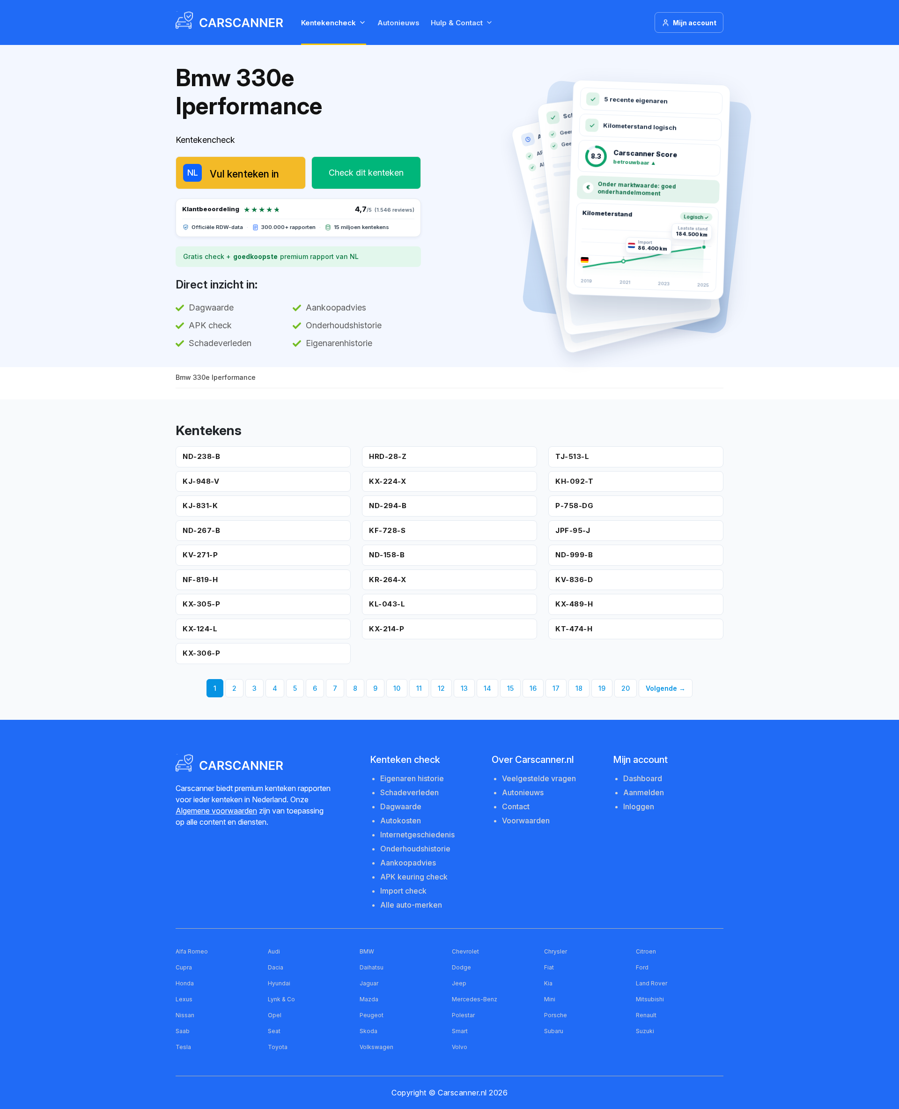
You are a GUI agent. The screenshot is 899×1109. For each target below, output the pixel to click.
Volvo (459, 1046)
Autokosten (400, 820)
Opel (274, 1015)
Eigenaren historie (412, 778)
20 (625, 688)
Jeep (459, 983)
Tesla (183, 1046)
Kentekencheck (328, 22)
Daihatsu (371, 967)
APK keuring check (414, 876)
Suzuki (645, 1031)
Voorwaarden (526, 820)
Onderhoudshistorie (415, 848)
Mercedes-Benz (474, 999)
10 (396, 688)
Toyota (277, 1046)
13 (464, 688)
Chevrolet (465, 951)
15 (510, 688)
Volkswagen (376, 1046)
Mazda (369, 999)
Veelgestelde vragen (539, 778)
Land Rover (651, 983)
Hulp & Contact (457, 22)
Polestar (463, 1015)
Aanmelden (643, 792)
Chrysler (555, 951)
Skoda (368, 1031)
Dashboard (642, 778)
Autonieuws (398, 22)
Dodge (461, 967)
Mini (549, 999)
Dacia (275, 967)
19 (601, 688)
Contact (516, 806)
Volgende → (665, 688)
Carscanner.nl (462, 1092)
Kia (548, 983)
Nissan (185, 1015)
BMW (367, 951)
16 (533, 688)
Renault (646, 1015)
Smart (460, 1031)
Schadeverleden (409, 792)
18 (578, 688)
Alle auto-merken (411, 904)
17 (556, 688)
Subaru (553, 1031)
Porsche (555, 1015)
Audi (274, 951)
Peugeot (371, 1015)
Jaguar (369, 983)
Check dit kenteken (366, 172)
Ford (642, 967)
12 (441, 688)
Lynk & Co (281, 999)
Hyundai (279, 983)
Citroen (646, 951)
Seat (274, 1031)
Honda (185, 983)
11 (419, 688)
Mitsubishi (650, 999)
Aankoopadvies (408, 862)
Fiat (549, 967)
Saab (183, 1031)
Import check (403, 890)
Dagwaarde (400, 806)
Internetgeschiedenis (417, 834)
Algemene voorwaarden (216, 810)
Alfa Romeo (192, 951)
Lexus (184, 999)
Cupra (184, 967)
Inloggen (638, 806)
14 (487, 688)
